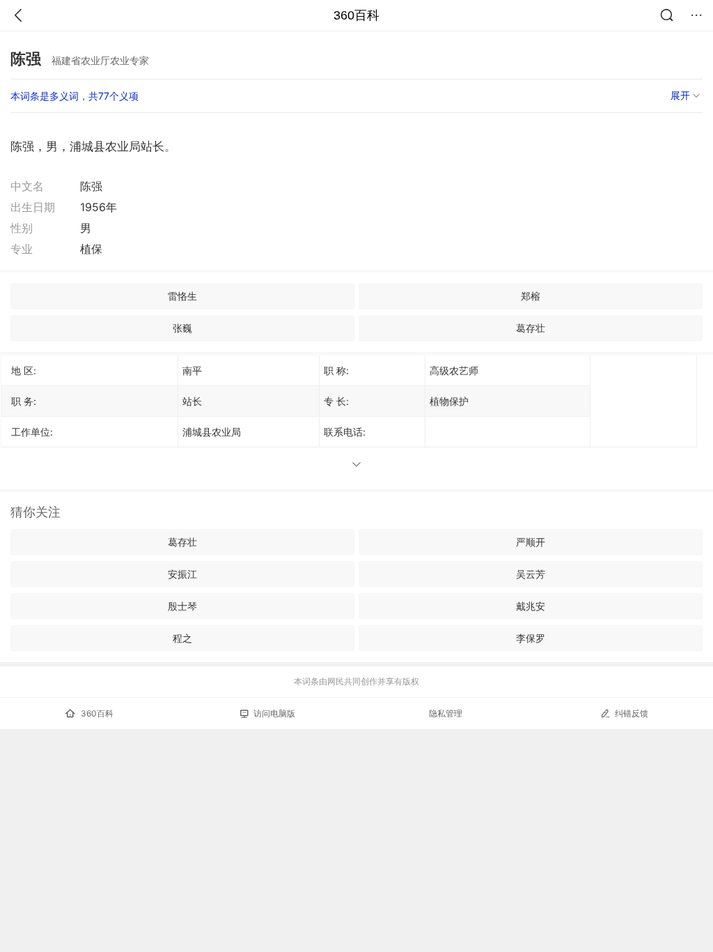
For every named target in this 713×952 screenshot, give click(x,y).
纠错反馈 (631, 713)
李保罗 (530, 638)
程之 (182, 638)
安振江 (182, 574)
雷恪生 (182, 296)
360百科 (356, 15)
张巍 (182, 328)
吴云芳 (530, 574)
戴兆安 (530, 606)
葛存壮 (530, 328)
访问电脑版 (274, 713)
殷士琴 (182, 606)
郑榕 (530, 296)
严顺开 (530, 542)
